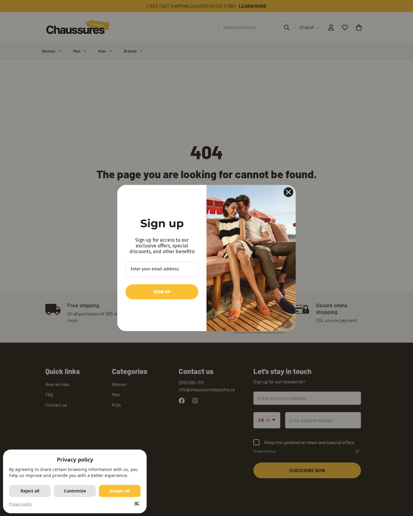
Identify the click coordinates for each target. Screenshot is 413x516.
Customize (75, 491)
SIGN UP (162, 292)
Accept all (119, 491)
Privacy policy (20, 504)
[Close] (288, 192)
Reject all (30, 491)
